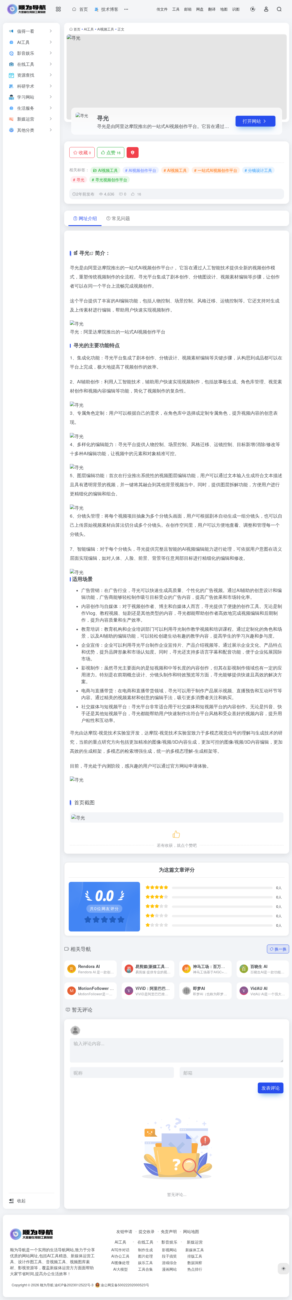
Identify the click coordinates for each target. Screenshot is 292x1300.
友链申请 (124, 1231)
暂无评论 (82, 1009)
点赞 (113, 152)
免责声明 (169, 1231)
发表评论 (270, 1088)
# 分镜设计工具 (258, 170)
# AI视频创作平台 (140, 170)
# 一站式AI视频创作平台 (215, 170)
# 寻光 (78, 179)
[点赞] (176, 833)
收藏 (85, 152)
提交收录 (147, 1231)
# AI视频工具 (175, 170)
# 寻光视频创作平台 (109, 179)
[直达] (106, 964)
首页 (77, 29)
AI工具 (89, 29)
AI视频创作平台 (154, 267)
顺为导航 (47, 1284)
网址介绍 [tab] (88, 218)
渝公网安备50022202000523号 (124, 1284)
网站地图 (191, 1231)
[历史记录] (253, 9)
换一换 (281, 949)
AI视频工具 (105, 29)
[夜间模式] (283, 1268)
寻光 (84, 253)
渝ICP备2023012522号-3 (74, 1284)
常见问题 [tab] (121, 218)
